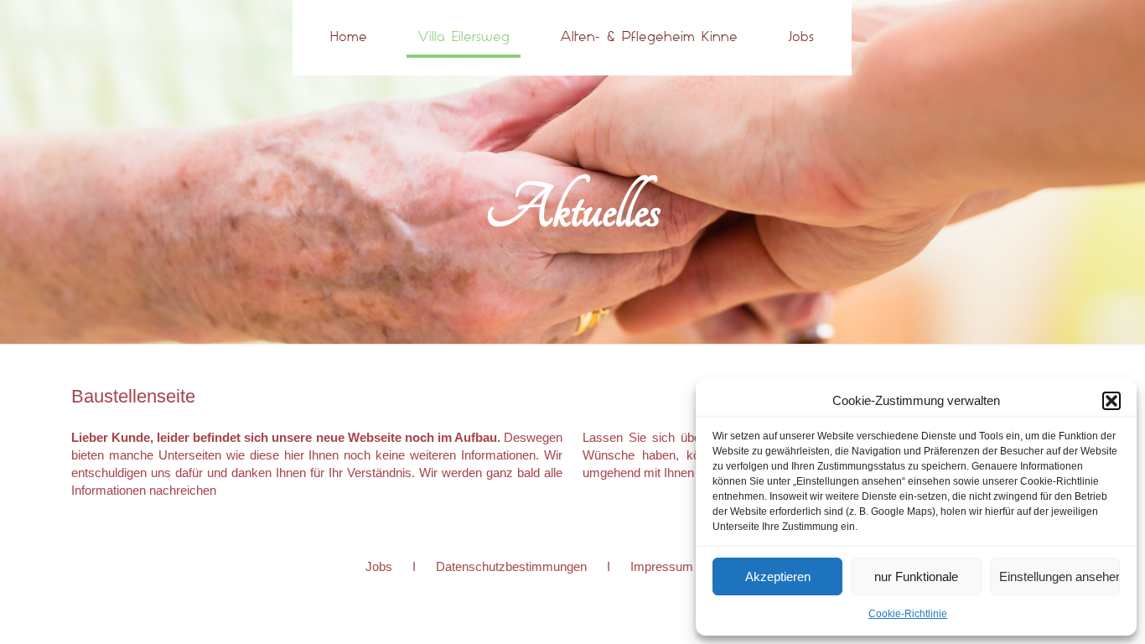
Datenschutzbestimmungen (511, 566)
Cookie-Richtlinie (907, 614)
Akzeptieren (778, 576)
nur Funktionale (916, 576)
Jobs (378, 566)
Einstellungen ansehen (1059, 576)
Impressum (661, 566)
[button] (1111, 400)
